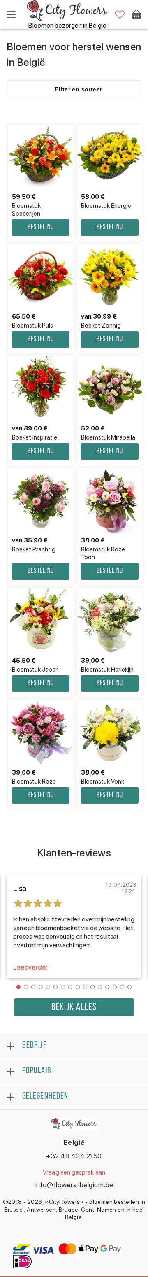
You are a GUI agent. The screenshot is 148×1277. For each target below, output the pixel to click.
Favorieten (120, 14)
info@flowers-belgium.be (74, 1185)
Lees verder (30, 967)
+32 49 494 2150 (74, 1156)
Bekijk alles (74, 1007)
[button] (18, 987)
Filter (78, 89)
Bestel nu (40, 227)
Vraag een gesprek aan (74, 1172)
